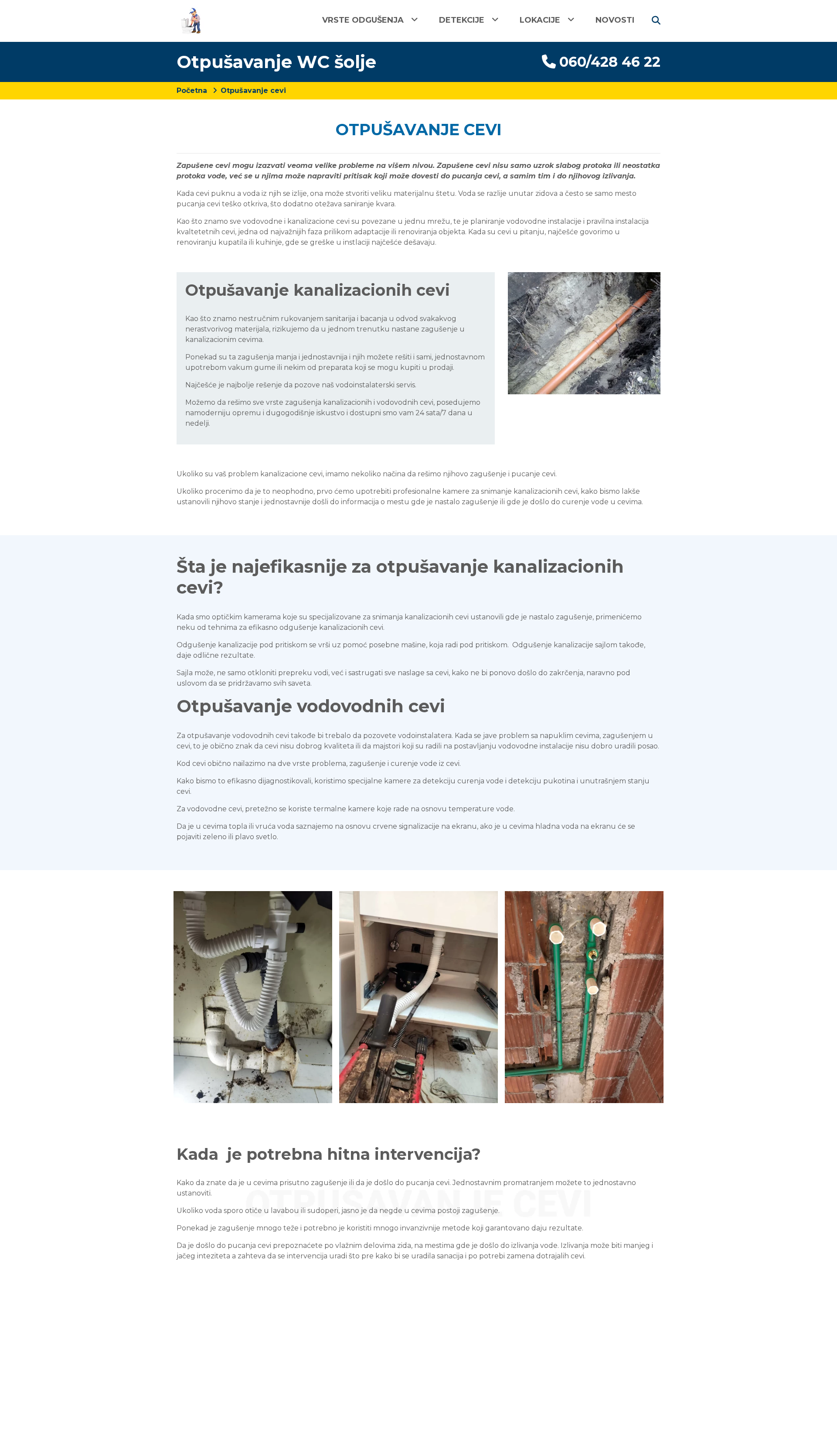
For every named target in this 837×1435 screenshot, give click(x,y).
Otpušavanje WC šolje (276, 61)
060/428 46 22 (609, 61)
